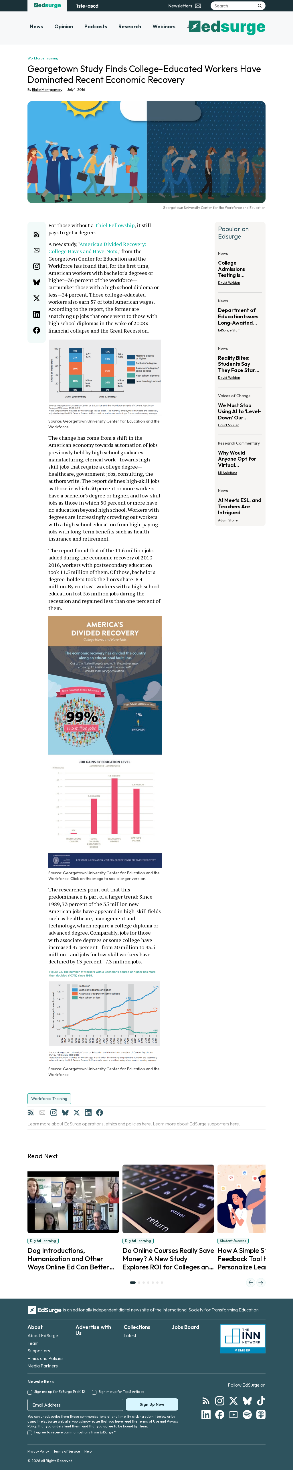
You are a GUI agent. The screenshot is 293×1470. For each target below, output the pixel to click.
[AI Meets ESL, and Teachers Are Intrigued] (240, 503)
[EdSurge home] (47, 5)
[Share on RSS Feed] (36, 234)
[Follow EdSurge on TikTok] (261, 1400)
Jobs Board (185, 1327)
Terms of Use (148, 1421)
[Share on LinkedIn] (36, 314)
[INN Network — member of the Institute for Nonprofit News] (243, 1339)
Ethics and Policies (45, 1358)
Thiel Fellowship (114, 225)
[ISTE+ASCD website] (87, 5)
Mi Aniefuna (227, 473)
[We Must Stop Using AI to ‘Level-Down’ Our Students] (240, 412)
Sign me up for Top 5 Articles (121, 1391)
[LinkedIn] (88, 1112)
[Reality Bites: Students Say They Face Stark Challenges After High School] (240, 365)
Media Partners (42, 1366)
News (36, 26)
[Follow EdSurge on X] (233, 1400)
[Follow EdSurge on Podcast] (261, 1414)
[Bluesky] (65, 1112)
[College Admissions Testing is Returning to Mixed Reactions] (240, 270)
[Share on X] (36, 298)
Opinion (63, 26)
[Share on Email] (36, 250)
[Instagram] (53, 1112)
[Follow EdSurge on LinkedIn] (206, 1414)
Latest (130, 1335)
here (146, 1124)
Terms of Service (67, 1451)
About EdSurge (42, 1335)
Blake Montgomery (47, 89)
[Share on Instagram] (36, 266)
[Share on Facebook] (36, 330)
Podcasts (95, 26)
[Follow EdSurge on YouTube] (233, 1414)
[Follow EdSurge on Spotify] (247, 1414)
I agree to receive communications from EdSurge (75, 1432)
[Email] (42, 1112)
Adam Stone (227, 520)
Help (88, 1451)
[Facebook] (99, 1112)
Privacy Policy (38, 1451)
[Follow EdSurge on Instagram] (219, 1400)
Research (129, 26)
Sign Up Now (152, 1404)
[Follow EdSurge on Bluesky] (247, 1400)
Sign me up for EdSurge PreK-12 (59, 1391)
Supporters (38, 1350)
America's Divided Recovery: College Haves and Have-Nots (97, 248)
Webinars (164, 26)
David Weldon (229, 283)
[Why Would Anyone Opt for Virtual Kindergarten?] (240, 459)
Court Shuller (228, 425)
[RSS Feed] (30, 1112)
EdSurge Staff (229, 330)
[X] (76, 1112)
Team (33, 1343)
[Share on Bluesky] (36, 282)
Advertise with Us (93, 1330)
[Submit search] (259, 5)
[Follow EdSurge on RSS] (206, 1400)
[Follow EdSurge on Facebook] (219, 1414)
